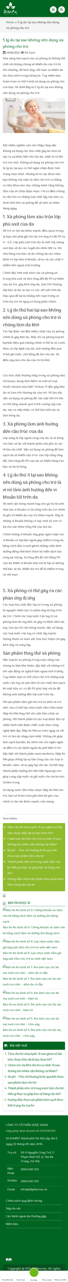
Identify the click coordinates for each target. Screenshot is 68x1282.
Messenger (47, 1279)
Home (10, 22)
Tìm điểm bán (7, 1279)
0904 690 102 (30, 1169)
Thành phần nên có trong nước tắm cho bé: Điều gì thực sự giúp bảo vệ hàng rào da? (34, 868)
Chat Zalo (20, 1279)
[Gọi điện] (34, 1273)
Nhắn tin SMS (60, 1279)
